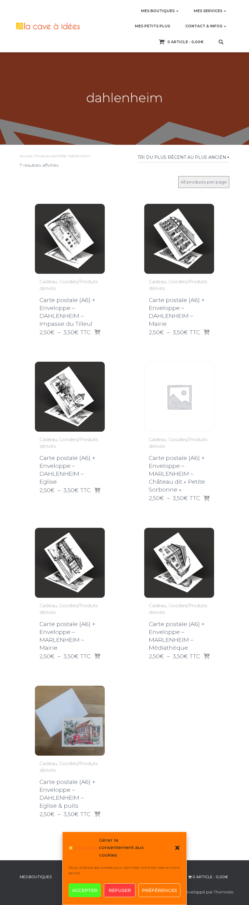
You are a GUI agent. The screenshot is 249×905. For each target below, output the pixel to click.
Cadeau (48, 281)
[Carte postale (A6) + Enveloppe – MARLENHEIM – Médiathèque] (179, 563)
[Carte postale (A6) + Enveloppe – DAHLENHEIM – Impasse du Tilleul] (70, 239)
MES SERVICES (208, 11)
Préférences (159, 890)
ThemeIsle (224, 891)
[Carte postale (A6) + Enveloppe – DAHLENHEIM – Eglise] (70, 397)
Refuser (120, 890)
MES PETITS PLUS (152, 26)
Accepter (84, 890)
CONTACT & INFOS (204, 26)
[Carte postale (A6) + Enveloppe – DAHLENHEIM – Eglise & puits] (70, 721)
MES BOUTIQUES (158, 11)
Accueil (26, 156)
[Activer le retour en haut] (237, 892)
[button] (177, 848)
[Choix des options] (97, 333)
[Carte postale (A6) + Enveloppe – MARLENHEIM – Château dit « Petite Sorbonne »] (179, 397)
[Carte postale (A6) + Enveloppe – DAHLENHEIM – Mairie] (179, 239)
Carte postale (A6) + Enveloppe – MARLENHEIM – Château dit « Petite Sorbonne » (177, 473)
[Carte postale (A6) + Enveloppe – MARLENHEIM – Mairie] (70, 563)
